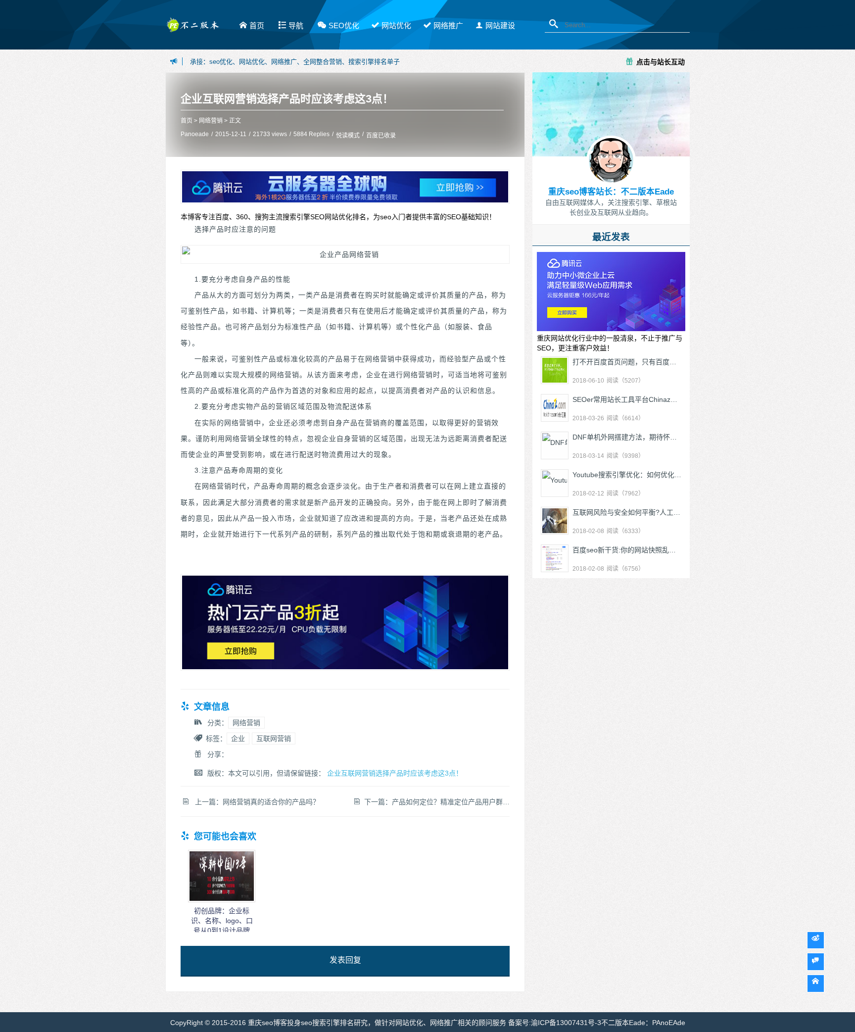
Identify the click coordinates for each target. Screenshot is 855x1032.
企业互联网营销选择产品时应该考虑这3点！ (287, 99)
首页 (256, 25)
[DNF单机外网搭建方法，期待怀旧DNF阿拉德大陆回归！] (555, 445)
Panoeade (195, 134)
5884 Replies (311, 134)
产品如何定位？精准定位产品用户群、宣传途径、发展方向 (482, 802)
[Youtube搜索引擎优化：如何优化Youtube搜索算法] (555, 483)
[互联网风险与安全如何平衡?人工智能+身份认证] (555, 521)
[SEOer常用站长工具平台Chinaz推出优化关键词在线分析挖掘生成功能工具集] (555, 408)
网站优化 (396, 25)
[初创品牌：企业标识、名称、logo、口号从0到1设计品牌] (221, 900)
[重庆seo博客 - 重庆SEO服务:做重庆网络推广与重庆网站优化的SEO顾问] (192, 28)
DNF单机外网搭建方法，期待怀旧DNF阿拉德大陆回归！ (659, 437)
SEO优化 (344, 25)
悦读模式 (348, 135)
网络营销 (211, 120)
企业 (238, 738)
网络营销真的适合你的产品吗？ (271, 802)
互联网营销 (273, 738)
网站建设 (500, 25)
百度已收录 (381, 135)
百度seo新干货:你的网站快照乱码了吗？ (634, 550)
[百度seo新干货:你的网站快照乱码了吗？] (555, 558)
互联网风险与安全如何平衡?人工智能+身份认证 (645, 512)
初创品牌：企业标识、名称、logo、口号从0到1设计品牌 (222, 920)
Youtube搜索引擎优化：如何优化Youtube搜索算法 (650, 475)
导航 (295, 25)
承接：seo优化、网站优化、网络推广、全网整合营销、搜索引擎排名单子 (295, 61)
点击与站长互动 (660, 61)
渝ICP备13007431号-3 (566, 1023)
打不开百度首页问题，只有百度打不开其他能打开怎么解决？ (666, 362)
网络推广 (448, 25)
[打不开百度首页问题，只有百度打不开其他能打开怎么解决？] (555, 370)
